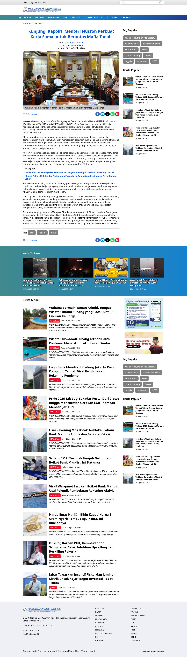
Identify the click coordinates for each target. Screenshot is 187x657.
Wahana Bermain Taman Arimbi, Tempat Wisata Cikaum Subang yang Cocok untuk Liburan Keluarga (149, 80)
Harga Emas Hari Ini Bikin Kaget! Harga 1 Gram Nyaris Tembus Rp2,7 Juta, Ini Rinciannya (80, 518)
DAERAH (39, 17)
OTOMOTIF (125, 17)
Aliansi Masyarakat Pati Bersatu (140, 37)
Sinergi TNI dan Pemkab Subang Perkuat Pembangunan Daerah (110, 281)
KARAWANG (100, 622)
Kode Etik (36, 651)
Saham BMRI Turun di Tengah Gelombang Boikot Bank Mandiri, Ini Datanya (80, 460)
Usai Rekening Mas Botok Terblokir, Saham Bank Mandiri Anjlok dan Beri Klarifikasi (148, 148)
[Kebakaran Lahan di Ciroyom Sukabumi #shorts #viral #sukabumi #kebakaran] (76, 267)
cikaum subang (132, 55)
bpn (32, 232)
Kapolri (42, 232)
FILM (133, 630)
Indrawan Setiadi (75, 42)
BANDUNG (99, 626)
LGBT (154, 61)
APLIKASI (134, 612)
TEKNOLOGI (91, 17)
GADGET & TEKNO (138, 615)
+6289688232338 (31, 634)
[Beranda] (20, 17)
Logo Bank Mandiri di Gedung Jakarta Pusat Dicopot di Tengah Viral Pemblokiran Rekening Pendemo (149, 113)
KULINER (99, 640)
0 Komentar (31, 114)
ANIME (134, 633)
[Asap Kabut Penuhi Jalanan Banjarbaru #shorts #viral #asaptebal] (147, 267)
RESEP (97, 637)
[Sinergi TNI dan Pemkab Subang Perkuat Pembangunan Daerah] (111, 267)
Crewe (148, 55)
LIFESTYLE (54, 321)
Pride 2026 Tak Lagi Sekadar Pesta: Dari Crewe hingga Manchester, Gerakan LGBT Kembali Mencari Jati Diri (147, 131)
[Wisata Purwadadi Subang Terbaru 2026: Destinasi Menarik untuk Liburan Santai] (128, 98)
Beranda (27, 23)
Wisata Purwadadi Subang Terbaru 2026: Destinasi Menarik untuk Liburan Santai (149, 97)
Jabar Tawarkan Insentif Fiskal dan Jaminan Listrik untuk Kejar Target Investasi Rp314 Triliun (82, 578)
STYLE (104, 17)
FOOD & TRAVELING (71, 17)
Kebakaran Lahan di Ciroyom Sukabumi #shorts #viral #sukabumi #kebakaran (73, 283)
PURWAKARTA (101, 619)
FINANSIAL (55, 527)
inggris (128, 61)
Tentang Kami (88, 651)
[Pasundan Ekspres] (42, 10)
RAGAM (134, 626)
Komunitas (142, 61)
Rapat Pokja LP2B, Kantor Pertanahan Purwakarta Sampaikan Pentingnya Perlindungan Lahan (71, 177)
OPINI (114, 17)
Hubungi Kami (50, 651)
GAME (133, 619)
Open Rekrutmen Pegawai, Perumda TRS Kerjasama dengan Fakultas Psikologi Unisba (70, 172)
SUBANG (99, 615)
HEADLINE (27, 17)
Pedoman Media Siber (69, 651)
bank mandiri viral (151, 43)
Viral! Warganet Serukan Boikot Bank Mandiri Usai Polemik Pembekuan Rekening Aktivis (84, 488)
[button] (40, 17)
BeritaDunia (130, 49)
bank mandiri (131, 43)
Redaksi (26, 651)
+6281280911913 (31, 630)
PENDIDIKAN (53, 17)
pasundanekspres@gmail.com (37, 625)
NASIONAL (38, 23)
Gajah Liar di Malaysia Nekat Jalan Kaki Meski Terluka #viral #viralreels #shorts (38, 283)
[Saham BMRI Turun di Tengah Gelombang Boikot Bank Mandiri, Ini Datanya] (35, 468)
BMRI (144, 49)
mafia (53, 232)
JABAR (52, 587)
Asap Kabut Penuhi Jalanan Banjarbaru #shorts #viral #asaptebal (144, 283)
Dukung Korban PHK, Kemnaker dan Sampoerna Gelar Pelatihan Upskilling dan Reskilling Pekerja (81, 547)
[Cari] (160, 3)
